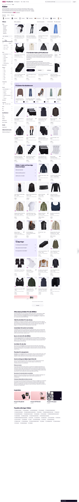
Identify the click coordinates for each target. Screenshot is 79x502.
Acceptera (30, 70)
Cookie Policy (28, 59)
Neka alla (39, 70)
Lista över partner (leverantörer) (30, 67)
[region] (40, 61)
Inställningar (49, 70)
